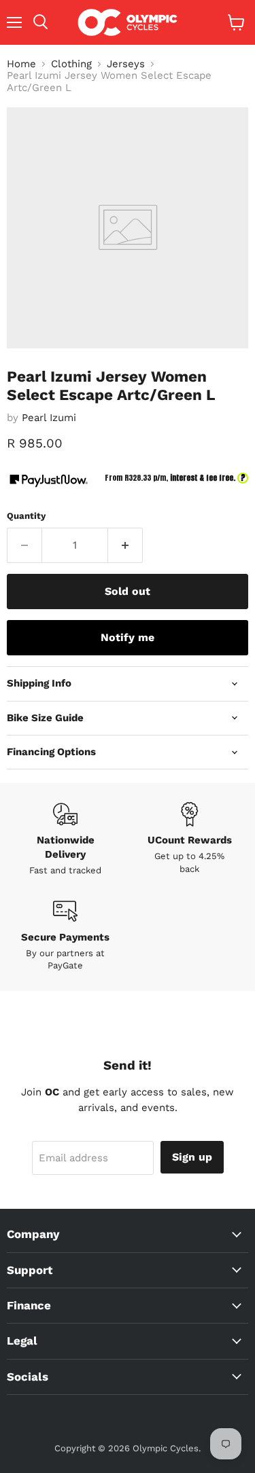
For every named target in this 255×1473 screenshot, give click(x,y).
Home (21, 64)
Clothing (71, 64)
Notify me (127, 637)
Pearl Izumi (49, 418)
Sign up (192, 1156)
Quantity (26, 516)
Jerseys (126, 64)
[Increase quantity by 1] (125, 545)
